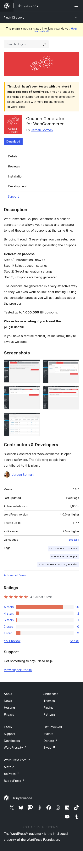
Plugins (48, 707)
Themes (49, 701)
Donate (50, 741)
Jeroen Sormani (42, 130)
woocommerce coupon (64, 556)
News (8, 701)
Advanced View (15, 575)
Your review (12, 641)
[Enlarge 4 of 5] (74, 391)
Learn (8, 727)
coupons (73, 548)
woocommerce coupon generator (58, 564)
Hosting (9, 707)
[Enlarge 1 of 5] (35, 365)
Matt (9, 767)
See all (74, 641)
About (8, 694)
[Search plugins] (45, 44)
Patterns (49, 714)
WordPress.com (17, 760)
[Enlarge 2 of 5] (74, 365)
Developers (12, 741)
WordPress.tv (15, 747)
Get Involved (52, 727)
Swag (49, 747)
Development (17, 186)
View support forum (18, 670)
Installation (15, 176)
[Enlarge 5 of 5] (35, 418)
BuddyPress (14, 781)
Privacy (9, 714)
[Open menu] (77, 6)
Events (48, 734)
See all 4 (74, 539)
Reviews (14, 166)
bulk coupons (56, 548)
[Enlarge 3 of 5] (35, 391)
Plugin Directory (14, 17)
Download (13, 141)
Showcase (50, 694)
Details (13, 156)
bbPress (11, 774)
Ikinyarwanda (22, 798)
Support (13, 196)
